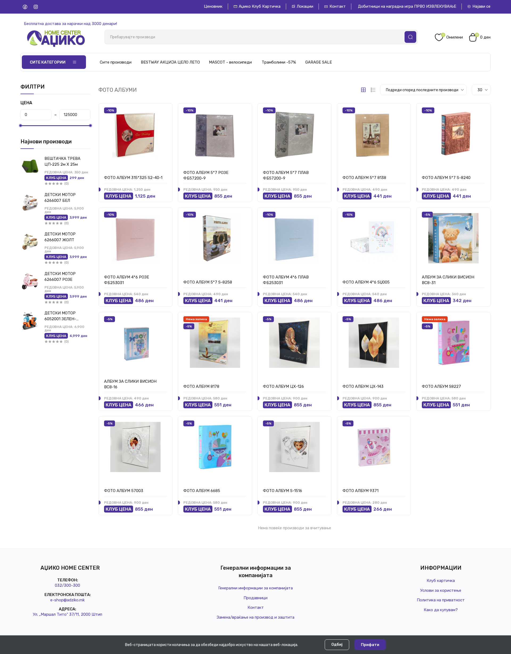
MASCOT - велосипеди (230, 62)
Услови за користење (440, 590)
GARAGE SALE (318, 62)
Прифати (370, 644)
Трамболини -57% (279, 62)
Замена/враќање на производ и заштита (255, 617)
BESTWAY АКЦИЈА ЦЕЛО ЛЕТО (170, 62)
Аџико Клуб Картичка (260, 6)
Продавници (255, 597)
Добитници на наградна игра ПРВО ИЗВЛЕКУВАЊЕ (407, 6)
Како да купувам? (441, 609)
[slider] (20, 125)
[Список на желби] (162, 112)
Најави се (481, 6)
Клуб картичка (441, 580)
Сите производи (115, 62)
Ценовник (213, 6)
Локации (305, 6)
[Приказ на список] (373, 90)
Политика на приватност (441, 600)
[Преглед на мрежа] (363, 90)
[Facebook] (25, 6)
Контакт (337, 6)
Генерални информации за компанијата (255, 588)
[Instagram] (35, 6)
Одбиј (337, 644)
